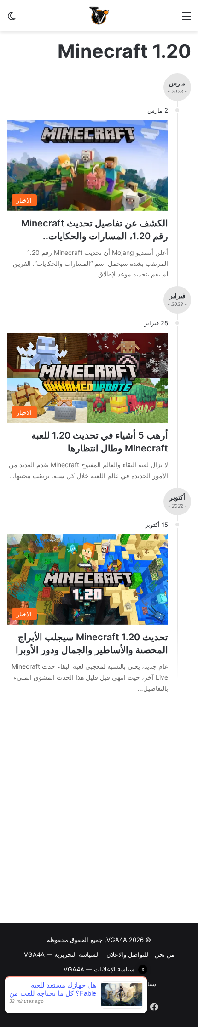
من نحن (165, 954)
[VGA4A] (99, 15)
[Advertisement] (99, 810)
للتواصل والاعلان (127, 954)
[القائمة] (186, 19)
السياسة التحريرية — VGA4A (62, 954)
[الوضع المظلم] (11, 19)
